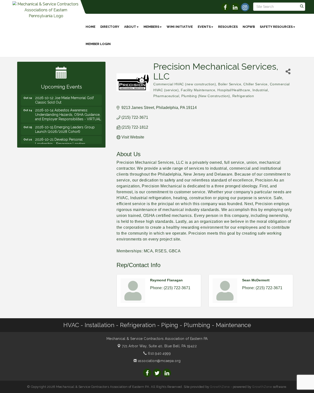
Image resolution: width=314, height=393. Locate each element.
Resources (228, 27)
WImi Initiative (180, 27)
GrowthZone (220, 387)
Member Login (98, 44)
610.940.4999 (159, 353)
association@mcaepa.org (159, 361)
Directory (109, 27)
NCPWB (249, 27)
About (130, 27)
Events (204, 27)
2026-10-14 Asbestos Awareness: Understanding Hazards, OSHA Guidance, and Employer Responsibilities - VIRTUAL (68, 112)
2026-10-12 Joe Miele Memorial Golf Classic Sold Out (64, 97)
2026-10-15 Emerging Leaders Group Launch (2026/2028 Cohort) (65, 126)
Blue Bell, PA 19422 (159, 346)
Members (151, 27)
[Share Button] (288, 71)
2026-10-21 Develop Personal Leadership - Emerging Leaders (60, 139)
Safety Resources (276, 27)
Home (90, 27)
